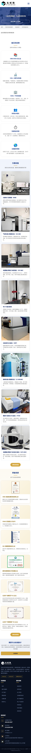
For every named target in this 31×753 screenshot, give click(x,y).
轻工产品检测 (20, 701)
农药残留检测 (25, 27)
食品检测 (17, 27)
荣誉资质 (4, 695)
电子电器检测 (20, 698)
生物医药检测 (20, 695)
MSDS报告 (19, 708)
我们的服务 (4, 689)
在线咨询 (15, 653)
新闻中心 (4, 701)
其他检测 (19, 711)
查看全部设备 (15, 464)
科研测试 (19, 704)
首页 (2, 27)
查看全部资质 (15, 634)
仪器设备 (4, 698)
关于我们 (4, 692)
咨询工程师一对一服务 (15, 21)
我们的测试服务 (9, 27)
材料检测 (19, 689)
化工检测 (19, 692)
